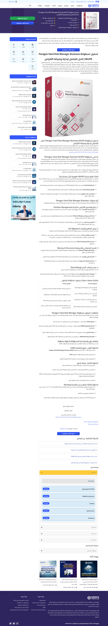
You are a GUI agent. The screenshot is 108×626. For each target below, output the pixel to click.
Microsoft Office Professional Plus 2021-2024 (21, 88)
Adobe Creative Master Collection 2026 (21, 81)
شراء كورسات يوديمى (81, 2)
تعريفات (32, 61)
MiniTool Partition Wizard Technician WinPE (22, 188)
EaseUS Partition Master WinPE (23, 107)
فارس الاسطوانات (64, 428)
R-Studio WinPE (27, 121)
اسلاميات (14, 61)
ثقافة (23, 54)
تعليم (14, 54)
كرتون (14, 47)
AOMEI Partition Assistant (25, 95)
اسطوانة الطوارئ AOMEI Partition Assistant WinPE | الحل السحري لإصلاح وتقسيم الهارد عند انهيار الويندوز (88, 582)
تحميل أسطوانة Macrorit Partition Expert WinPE (68, 417)
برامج (23, 61)
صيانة (33, 54)
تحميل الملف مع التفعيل (22, 23)
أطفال (33, 69)
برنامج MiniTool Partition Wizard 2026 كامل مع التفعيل (83, 152)
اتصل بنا (72, 2)
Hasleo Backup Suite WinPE (24, 175)
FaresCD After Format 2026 (24, 127)
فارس (33, 47)
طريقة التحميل (90, 2)
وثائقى (23, 47)
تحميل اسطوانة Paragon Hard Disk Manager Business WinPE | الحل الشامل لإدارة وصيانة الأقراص (58, 13)
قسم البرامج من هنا (93, 424)
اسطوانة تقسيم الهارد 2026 (91, 421)
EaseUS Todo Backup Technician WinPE (21, 101)
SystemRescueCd (27, 115)
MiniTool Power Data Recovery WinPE (22, 181)
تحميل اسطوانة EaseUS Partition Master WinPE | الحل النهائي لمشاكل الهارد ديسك (68, 582)
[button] (79, 5)
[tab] (68, 472)
